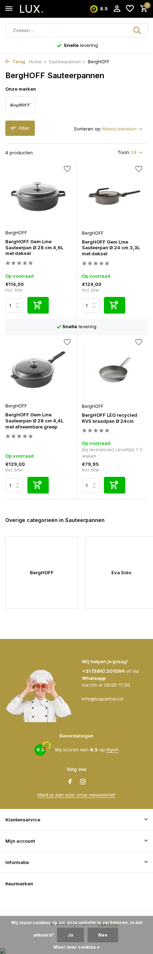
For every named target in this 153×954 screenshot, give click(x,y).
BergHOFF (16, 232)
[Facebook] (70, 782)
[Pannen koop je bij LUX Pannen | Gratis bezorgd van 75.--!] (38, 9)
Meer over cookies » (76, 947)
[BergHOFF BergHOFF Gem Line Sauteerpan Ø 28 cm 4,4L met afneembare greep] (38, 369)
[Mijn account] (117, 9)
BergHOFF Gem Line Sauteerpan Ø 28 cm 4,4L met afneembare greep (34, 421)
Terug (18, 61)
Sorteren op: (87, 129)
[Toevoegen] (38, 305)
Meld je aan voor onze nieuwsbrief (76, 795)
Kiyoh (112, 749)
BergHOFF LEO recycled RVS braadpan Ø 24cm (109, 418)
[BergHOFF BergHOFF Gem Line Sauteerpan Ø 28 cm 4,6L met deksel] (38, 196)
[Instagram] (83, 782)
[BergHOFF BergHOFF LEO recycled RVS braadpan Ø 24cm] (115, 369)
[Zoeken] (137, 30)
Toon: (123, 152)
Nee (102, 935)
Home (35, 61)
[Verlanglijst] (130, 9)
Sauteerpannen (65, 61)
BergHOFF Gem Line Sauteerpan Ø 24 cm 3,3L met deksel (111, 248)
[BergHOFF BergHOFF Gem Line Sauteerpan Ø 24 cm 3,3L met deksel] (115, 196)
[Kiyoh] (14, 899)
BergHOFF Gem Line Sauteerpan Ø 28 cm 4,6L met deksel (34, 247)
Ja (70, 935)
